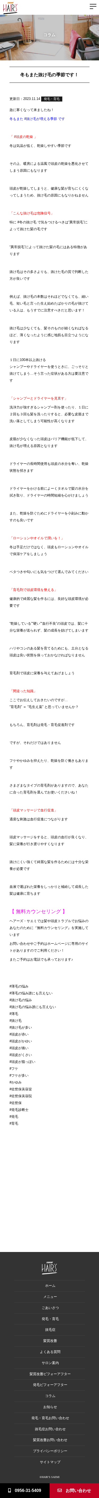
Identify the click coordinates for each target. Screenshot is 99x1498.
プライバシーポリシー (50, 1451)
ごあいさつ (50, 1308)
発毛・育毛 (52, 99)
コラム (50, 1396)
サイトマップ (50, 1462)
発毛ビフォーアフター (50, 1385)
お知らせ (50, 1407)
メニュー (50, 1297)
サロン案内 (50, 1363)
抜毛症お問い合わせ (50, 1429)
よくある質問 (50, 1352)
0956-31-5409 (28, 1490)
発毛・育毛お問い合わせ (50, 1418)
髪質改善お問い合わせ (50, 1440)
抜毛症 (50, 1330)
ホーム (50, 1286)
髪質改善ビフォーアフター (50, 1374)
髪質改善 (50, 1341)
